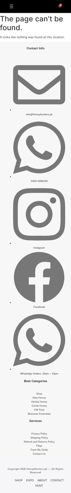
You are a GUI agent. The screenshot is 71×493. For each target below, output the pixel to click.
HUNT (39, 485)
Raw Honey (39, 397)
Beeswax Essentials (39, 413)
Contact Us (39, 453)
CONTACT (57, 480)
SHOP (19, 480)
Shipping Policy (39, 437)
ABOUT (42, 480)
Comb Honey (39, 405)
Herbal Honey (39, 401)
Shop (39, 393)
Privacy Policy (39, 433)
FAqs (39, 445)
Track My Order (39, 449)
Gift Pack (39, 409)
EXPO (30, 480)
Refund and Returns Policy (39, 441)
